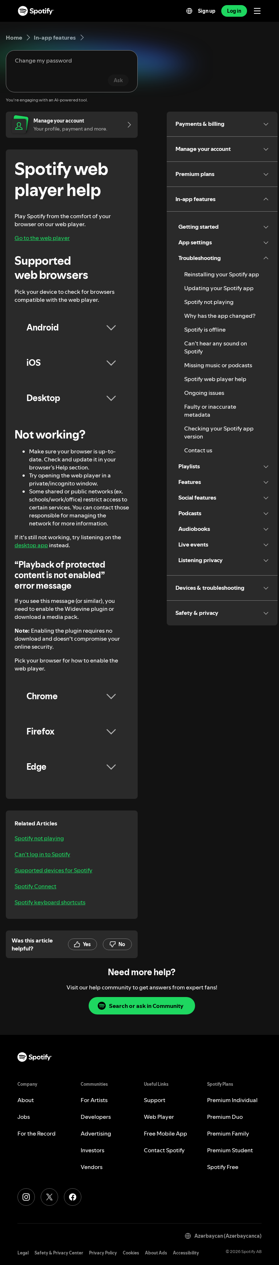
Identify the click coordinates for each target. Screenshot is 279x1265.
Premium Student (230, 1150)
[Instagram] (26, 1197)
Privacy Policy (103, 1253)
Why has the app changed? (219, 316)
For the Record (36, 1133)
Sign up (206, 11)
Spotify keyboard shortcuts (50, 902)
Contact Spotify (164, 1150)
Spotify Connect (35, 886)
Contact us (198, 450)
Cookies (131, 1253)
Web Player (159, 1117)
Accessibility (186, 1253)
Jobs (23, 1117)
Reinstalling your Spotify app (221, 274)
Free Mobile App (165, 1133)
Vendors (91, 1167)
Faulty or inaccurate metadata (210, 411)
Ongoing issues (204, 393)
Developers (96, 1117)
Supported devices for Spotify (53, 870)
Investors (92, 1150)
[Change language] (189, 11)
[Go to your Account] (127, 124)
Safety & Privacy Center (59, 1253)
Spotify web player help (215, 379)
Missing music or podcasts (218, 365)
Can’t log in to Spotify (42, 854)
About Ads (156, 1253)
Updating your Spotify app (219, 288)
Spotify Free (222, 1167)
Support (154, 1100)
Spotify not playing (39, 838)
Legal (23, 1253)
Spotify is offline (205, 329)
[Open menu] (257, 11)
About (25, 1100)
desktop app (31, 545)
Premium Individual (232, 1100)
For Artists (94, 1100)
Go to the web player (42, 238)
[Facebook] (72, 1197)
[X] (49, 1197)
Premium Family (228, 1133)
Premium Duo (225, 1117)
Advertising (96, 1133)
